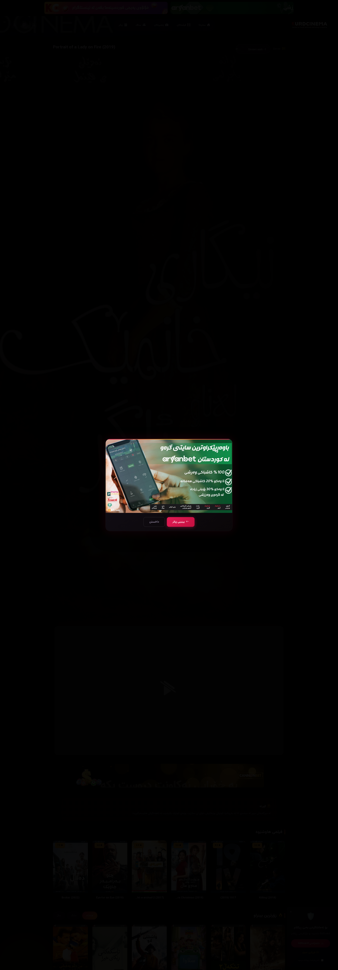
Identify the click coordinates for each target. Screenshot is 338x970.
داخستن (154, 522)
